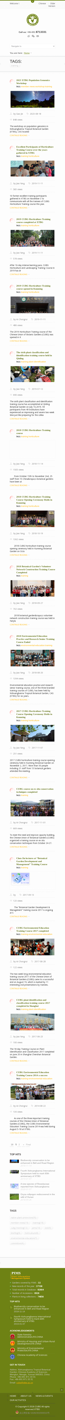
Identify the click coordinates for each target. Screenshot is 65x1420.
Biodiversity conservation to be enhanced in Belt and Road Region (37, 1161)
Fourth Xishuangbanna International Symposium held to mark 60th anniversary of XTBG (38, 1173)
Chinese (42, 3)
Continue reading (18, 135)
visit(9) (48, 1227)
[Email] (37, 35)
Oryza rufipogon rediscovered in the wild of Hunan (38, 1195)
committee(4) (17, 1243)
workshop (39, 86)
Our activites (18, 1400)
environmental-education (33, 645)
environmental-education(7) (24, 1238)
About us (26, 1396)
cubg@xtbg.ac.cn (24, 1382)
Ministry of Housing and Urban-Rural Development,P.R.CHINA (36, 1342)
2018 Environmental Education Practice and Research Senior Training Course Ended (35, 639)
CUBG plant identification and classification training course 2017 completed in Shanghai (33, 1003)
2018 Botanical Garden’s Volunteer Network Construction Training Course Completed (35, 569)
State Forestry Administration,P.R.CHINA (30, 1335)
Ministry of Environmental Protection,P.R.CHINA (30, 1349)
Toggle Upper (32, 1)
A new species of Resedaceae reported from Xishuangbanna (35, 1185)
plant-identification (37, 361)
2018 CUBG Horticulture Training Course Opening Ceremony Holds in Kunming (34, 500)
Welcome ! (14, 3)
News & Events (44, 1396)
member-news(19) (19, 1222)
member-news (28, 86)
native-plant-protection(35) (23, 1217)
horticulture (34, 156)
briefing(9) (15, 1233)
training (14, 65)
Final (28, 1144)
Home (27, 53)
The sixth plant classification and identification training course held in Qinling (34, 355)
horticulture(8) (31, 1233)
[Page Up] (61, 1390)
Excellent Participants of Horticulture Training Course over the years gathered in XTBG (35, 150)
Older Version (51, 4)
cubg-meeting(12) (19, 1227)
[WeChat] (33, 35)
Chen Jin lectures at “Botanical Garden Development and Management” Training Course (31, 861)
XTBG (37, 1409)
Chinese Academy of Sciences (32, 1355)
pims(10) (36, 1227)
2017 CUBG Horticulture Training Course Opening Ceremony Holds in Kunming (34, 714)
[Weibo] (29, 35)
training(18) (38, 1222)
